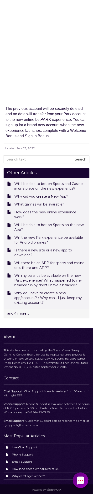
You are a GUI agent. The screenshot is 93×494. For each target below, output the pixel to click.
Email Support (22, 461)
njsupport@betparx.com (21, 425)
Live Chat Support (24, 447)
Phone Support (22, 454)
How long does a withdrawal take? (35, 469)
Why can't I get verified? (28, 476)
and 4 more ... (18, 313)
